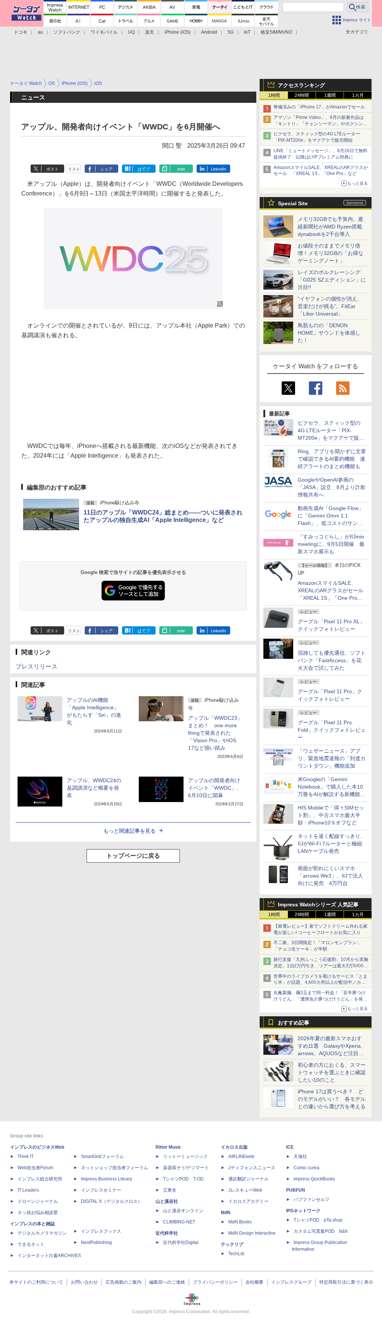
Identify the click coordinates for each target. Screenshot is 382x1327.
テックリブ (232, 1244)
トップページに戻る (133, 856)
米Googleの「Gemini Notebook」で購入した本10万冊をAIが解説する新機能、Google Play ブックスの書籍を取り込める (331, 794)
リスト (74, 169)
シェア (106, 169)
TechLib (236, 1253)
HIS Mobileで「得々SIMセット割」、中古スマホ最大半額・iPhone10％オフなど (331, 815)
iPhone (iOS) (178, 32)
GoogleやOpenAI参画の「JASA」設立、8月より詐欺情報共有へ (332, 487)
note (181, 169)
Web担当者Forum (35, 1167)
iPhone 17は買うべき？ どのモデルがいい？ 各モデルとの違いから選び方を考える (332, 1098)
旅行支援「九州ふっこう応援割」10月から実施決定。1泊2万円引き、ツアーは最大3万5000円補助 (320, 966)
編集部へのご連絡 (167, 1282)
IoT (247, 32)
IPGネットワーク (303, 1210)
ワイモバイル (104, 32)
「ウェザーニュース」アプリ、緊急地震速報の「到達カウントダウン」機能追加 (332, 758)
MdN (226, 1212)
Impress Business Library (106, 1179)
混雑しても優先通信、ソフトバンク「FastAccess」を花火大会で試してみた (332, 660)
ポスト (52, 169)
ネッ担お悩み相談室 (38, 1212)
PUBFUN (295, 1190)
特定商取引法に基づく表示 (346, 1282)
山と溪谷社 (167, 1201)
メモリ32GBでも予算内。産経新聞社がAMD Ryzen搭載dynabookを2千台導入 (330, 226)
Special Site (293, 203)
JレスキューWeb (245, 1190)
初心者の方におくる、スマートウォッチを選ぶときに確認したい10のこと (332, 1072)
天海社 (300, 1156)
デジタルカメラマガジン (42, 1233)
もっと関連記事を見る (129, 831)
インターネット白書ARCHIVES (49, 1255)
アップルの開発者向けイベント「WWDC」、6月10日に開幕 (215, 787)
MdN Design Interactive (252, 1233)
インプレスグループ (291, 1282)
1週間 (330, 95)
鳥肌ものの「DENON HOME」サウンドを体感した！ (329, 332)
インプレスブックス (101, 1231)
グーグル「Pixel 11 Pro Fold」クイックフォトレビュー (332, 729)
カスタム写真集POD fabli (321, 1231)
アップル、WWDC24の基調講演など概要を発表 (94, 787)
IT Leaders (28, 1190)
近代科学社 (167, 1233)
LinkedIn (218, 169)
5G (231, 32)
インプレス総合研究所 (40, 1179)
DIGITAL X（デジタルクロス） (111, 1201)
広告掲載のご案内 (123, 1282)
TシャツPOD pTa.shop (318, 1220)
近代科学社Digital (180, 1242)
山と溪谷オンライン (183, 1210)
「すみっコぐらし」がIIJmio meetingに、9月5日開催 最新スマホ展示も (331, 544)
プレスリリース (36, 666)
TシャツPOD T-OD (183, 1179)
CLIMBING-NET (179, 1222)
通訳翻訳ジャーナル (248, 1179)
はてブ (144, 169)
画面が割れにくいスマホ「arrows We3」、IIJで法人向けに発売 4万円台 (330, 875)
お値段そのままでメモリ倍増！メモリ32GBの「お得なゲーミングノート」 (330, 253)
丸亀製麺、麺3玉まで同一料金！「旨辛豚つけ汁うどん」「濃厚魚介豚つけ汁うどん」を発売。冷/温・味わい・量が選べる (319, 999)
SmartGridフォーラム (102, 1156)
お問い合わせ (84, 1282)
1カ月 (358, 95)
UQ (131, 32)
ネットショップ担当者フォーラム (114, 1167)
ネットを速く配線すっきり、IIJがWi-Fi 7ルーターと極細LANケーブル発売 (332, 843)
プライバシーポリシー (215, 1282)
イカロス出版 (234, 1147)
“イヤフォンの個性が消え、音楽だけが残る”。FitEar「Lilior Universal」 (330, 306)
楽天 (149, 32)
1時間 (274, 95)
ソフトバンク (66, 32)
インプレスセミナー (101, 1190)
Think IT (26, 1156)
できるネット (31, 1244)
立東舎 (169, 1190)
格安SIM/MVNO (276, 32)
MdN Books (240, 1222)
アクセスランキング (301, 85)
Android (209, 32)
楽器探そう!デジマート (186, 1167)
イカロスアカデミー (248, 1201)
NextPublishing (96, 1242)
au (40, 32)
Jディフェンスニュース (251, 1167)
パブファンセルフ (311, 1199)
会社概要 (254, 1282)
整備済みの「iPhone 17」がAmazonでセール (319, 107)
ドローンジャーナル (38, 1201)
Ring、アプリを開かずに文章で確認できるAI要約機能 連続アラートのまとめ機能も (332, 458)
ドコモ (20, 32)
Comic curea (306, 1167)
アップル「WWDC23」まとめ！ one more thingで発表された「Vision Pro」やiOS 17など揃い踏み (215, 733)
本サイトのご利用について (36, 1282)
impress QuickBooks (314, 1179)
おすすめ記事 (293, 1023)
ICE (290, 1147)
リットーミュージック (185, 1156)
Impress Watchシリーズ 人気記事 (318, 904)
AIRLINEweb (241, 1156)
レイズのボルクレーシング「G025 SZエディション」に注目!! (332, 279)
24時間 (302, 95)
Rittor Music (168, 1147)
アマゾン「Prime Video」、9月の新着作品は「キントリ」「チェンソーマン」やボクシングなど (320, 124)
